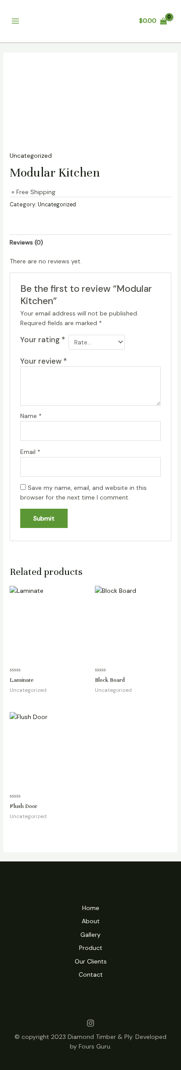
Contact (91, 974)
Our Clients (91, 961)
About (91, 921)
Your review (43, 361)
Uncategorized (31, 155)
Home (90, 908)
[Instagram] (90, 1023)
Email (30, 452)
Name (31, 416)
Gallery (90, 935)
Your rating (42, 339)
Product (90, 948)
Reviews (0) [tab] (26, 242)
